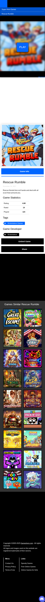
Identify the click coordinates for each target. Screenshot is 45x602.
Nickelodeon (12, 234)
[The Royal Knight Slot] (12, 419)
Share (24, 249)
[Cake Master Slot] (12, 399)
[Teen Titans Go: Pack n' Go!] (32, 419)
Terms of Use (10, 570)
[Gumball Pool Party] (12, 479)
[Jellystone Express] (32, 439)
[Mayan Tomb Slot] (12, 378)
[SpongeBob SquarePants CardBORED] (12, 338)
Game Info (24, 171)
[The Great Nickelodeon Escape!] (12, 318)
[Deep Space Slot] (32, 378)
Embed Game (25, 241)
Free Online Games (28, 567)
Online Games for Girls (29, 570)
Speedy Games (27, 563)
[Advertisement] (22, 100)
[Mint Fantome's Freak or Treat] (32, 479)
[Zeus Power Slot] (12, 358)
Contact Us (9, 563)
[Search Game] (41, 4)
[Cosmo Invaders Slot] (32, 358)
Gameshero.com (27, 543)
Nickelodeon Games (15, 223)
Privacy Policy (10, 567)
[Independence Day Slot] (32, 338)
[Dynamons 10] (12, 439)
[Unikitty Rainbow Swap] (32, 459)
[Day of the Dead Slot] (32, 399)
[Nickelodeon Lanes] (32, 318)
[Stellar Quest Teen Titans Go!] (12, 459)
